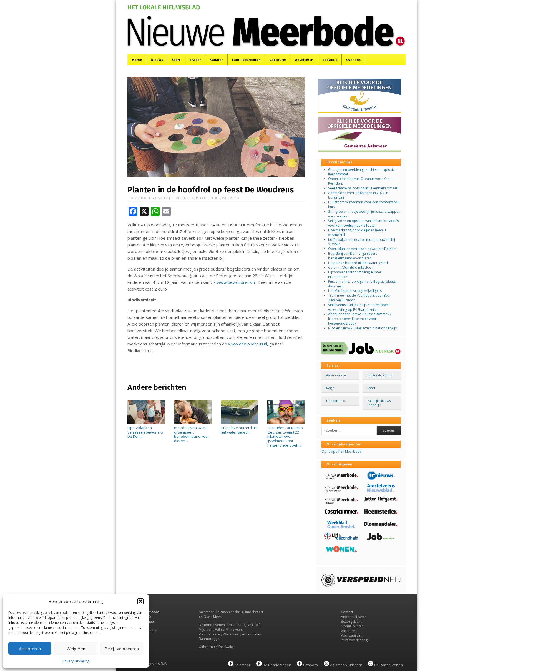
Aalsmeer (206, 612)
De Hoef (253, 624)
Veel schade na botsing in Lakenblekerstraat (362, 188)
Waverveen (231, 634)
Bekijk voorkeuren (122, 648)
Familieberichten (246, 59)
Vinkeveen (234, 629)
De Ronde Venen (227, 198)
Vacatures (278, 59)
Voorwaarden (352, 635)
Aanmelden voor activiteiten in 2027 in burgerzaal (358, 195)
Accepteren (30, 648)
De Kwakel (226, 646)
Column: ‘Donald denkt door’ (350, 267)
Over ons (353, 59)
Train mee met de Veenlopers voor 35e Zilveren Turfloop (359, 297)
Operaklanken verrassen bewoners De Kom (145, 432)
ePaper (195, 59)
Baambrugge (209, 638)
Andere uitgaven (354, 616)
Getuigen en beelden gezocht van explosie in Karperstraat (363, 172)
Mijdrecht (206, 629)
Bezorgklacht (351, 621)
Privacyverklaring (75, 661)
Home (137, 59)
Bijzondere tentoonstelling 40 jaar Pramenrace (354, 274)
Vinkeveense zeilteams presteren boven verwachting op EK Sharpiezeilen (359, 307)
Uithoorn (206, 646)
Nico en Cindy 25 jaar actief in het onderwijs (362, 328)
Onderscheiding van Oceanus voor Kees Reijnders (359, 181)
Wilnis (219, 629)
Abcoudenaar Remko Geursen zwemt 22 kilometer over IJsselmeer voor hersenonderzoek (285, 436)
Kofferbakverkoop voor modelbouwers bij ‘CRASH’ (361, 242)
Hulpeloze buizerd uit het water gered (239, 430)
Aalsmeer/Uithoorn (345, 664)
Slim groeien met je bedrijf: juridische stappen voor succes (364, 214)
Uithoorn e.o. (336, 401)
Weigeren (76, 648)
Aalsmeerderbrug (229, 612)
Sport (176, 59)
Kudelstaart (254, 612)
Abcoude (249, 634)
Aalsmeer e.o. (336, 375)
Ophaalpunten (352, 626)
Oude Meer (212, 616)
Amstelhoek (236, 624)
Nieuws (157, 59)
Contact (347, 612)
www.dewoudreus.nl (236, 282)
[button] (140, 601)
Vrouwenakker (210, 634)
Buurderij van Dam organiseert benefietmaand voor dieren (191, 434)
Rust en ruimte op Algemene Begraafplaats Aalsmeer (362, 284)
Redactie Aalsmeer (152, 198)
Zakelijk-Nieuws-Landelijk (379, 403)
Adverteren (304, 59)
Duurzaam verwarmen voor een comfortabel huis (363, 204)
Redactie (329, 59)
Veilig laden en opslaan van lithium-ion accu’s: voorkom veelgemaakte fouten (363, 223)
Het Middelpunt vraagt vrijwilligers (355, 290)
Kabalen (216, 59)
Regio (330, 388)
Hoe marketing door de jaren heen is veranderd (357, 232)
